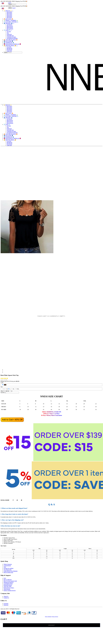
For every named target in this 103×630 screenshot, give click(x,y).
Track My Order (7, 586)
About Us (6, 596)
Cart (9, 2)
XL (13, 389)
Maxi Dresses (10, 28)
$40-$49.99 (9, 48)
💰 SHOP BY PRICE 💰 (11, 45)
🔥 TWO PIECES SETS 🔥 (11, 39)
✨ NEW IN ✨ (8, 10)
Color (2, 382)
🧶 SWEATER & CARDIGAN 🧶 (12, 44)
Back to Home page (8, 572)
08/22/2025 (9, 13)
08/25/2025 (9, 12)
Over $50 (9, 47)
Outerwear (9, 34)
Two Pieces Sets (7, 569)
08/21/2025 (9, 14)
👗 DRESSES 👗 (9, 23)
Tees (8, 33)
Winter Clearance (8, 564)
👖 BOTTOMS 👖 (8, 41)
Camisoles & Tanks (11, 37)
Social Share (5, 500)
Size (2, 386)
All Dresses (9, 24)
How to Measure (8, 579)
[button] (4, 378)
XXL (18, 389)
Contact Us (6, 597)
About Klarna (7, 589)
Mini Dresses (10, 26)
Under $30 (9, 51)
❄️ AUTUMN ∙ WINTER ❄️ (11, 21)
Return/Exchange (8, 585)
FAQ (5, 578)
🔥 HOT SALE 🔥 (8, 19)
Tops (5, 567)
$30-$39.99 (9, 49)
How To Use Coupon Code (10, 581)
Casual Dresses (7, 565)
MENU (10, 8)
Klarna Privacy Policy (9, 587)
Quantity (3, 392)
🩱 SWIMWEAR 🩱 (9, 42)
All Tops (9, 31)
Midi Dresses (10, 27)
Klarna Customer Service (10, 590)
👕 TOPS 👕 (8, 30)
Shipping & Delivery (9, 582)
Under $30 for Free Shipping (10, 571)
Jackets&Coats (10, 35)
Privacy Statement (48, 616)
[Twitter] (17, 500)
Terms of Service (55, 616)
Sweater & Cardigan (8, 568)
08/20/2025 (9, 16)
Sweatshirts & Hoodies (12, 38)
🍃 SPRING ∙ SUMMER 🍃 (11, 20)
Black (5, 384)
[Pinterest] (21, 500)
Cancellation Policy (8, 583)
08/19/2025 (9, 17)
